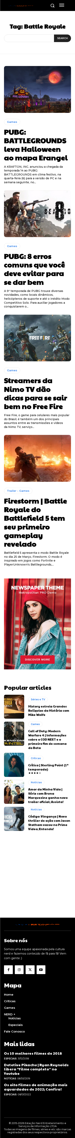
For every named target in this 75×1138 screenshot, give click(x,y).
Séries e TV (38, 699)
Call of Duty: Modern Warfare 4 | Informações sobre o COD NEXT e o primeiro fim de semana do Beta (47, 739)
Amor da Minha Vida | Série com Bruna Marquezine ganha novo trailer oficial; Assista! (48, 795)
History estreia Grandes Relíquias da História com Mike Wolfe (48, 710)
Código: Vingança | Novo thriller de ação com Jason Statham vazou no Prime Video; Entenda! (49, 822)
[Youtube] (41, 969)
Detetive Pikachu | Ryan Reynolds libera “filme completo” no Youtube (36, 1069)
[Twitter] (30, 969)
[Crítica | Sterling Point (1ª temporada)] (14, 765)
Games (12, 121)
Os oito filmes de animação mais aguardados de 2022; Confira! (36, 1087)
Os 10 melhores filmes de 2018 (33, 1053)
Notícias (36, 782)
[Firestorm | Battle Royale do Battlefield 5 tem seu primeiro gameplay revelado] (37, 458)
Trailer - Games (18, 490)
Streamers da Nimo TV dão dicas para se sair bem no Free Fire (35, 393)
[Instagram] (19, 969)
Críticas (36, 758)
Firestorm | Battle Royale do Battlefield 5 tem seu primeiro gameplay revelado (35, 522)
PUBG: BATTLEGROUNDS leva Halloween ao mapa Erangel (36, 145)
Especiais (10, 1058)
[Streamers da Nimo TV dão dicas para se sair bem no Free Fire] (37, 338)
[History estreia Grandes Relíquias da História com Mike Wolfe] (14, 707)
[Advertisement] (37, 880)
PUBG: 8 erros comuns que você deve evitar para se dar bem (34, 269)
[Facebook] (8, 969)
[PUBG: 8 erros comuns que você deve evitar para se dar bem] (37, 213)
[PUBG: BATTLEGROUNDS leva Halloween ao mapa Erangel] (37, 89)
